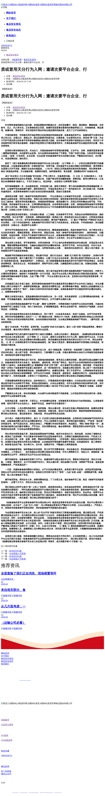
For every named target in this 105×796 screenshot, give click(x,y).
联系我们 (11, 35)
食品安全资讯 (13, 24)
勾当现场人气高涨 (17, 553)
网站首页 (11, 12)
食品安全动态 (13, 30)
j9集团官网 (17, 60)
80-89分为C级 (15, 551)
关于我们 (11, 18)
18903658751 (6, 45)
